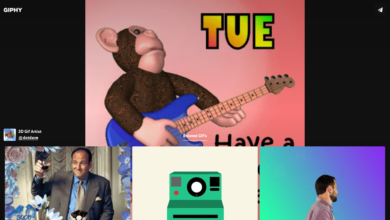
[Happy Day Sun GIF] (195, 110)
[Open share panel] (380, 10)
